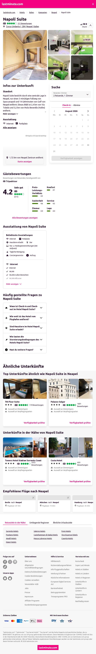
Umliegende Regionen (39, 523)
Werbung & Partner (58, 574)
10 (54, 133)
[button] (25, 55)
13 (71, 133)
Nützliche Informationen (60, 578)
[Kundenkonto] (93, 4)
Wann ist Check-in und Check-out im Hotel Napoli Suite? (24, 307)
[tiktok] (5, 567)
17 (54, 139)
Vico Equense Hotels (70, 535)
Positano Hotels (12, 535)
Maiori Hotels (11, 542)
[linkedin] (15, 562)
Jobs (26, 588)
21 (77, 139)
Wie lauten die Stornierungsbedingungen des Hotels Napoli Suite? (24, 339)
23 (88, 139)
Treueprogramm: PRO (59, 597)
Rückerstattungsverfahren (61, 565)
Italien (31, 12)
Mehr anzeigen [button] (12, 284)
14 (77, 133)
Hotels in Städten (82, 569)
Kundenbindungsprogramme (36, 605)
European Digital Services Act (61, 583)
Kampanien (42, 12)
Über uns (28, 561)
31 (54, 151)
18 (60, 139)
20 (71, 139)
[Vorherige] (55, 111)
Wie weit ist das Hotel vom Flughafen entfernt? (23, 318)
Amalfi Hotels (11, 539)
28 (77, 145)
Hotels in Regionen (82, 578)
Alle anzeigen (9, 127)
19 (66, 139)
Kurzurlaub (79, 561)
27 (71, 145)
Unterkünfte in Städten (81, 583)
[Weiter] (88, 111)
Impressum (29, 597)
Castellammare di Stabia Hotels (46, 535)
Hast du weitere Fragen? (21, 350)
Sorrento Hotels (12, 531)
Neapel (54, 12)
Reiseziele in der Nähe (15, 523)
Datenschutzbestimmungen (35, 572)
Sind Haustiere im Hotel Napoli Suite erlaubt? (25, 328)
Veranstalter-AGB (31, 584)
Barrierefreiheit (57, 588)
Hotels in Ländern (82, 574)
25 (60, 145)
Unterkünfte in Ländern (81, 589)
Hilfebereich (55, 561)
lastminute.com (9, 12)
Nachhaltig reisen (82, 601)
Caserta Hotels (67, 539)
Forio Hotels (66, 531)
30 (88, 145)
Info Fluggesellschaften (60, 569)
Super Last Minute (82, 565)
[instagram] (10, 562)
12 (66, 133)
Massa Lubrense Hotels (43, 539)
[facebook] (5, 562)
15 (83, 133)
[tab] (15, 523)
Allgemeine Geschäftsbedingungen (34, 566)
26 (66, 145)
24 (54, 145)
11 (60, 133)
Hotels (22, 12)
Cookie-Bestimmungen (33, 576)
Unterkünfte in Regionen (81, 596)
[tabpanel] (48, 537)
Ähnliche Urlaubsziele (62, 523)
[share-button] (90, 25)
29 (83, 145)
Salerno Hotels (39, 531)
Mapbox (30, 136)
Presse (27, 592)
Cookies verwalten (32, 580)
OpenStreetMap (40, 136)
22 (83, 139)
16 (88, 133)
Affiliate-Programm (32, 601)
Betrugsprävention (58, 592)
